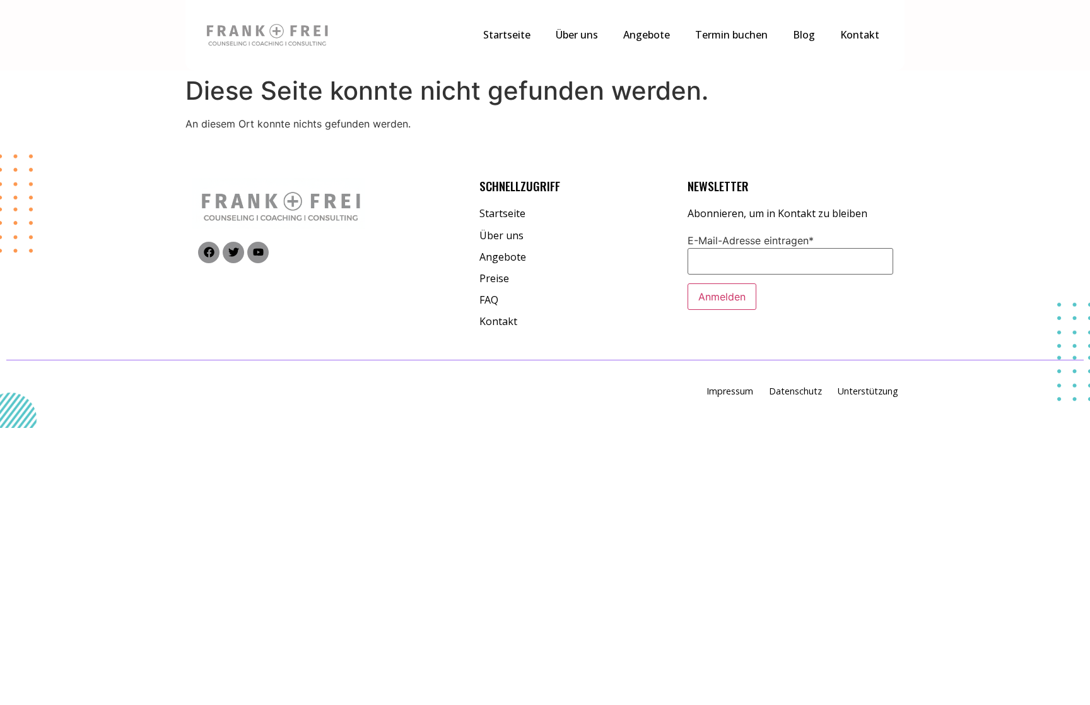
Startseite (506, 35)
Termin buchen (731, 35)
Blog (804, 35)
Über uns (577, 35)
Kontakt (859, 35)
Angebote (646, 35)
